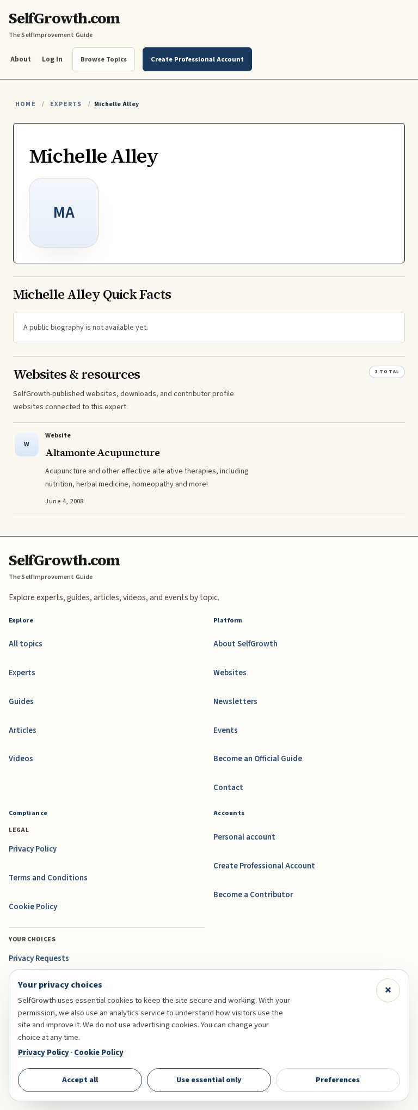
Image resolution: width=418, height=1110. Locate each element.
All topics (25, 644)
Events (225, 730)
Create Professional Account (264, 866)
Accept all (80, 1080)
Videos (21, 758)
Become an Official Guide (257, 758)
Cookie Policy (33, 906)
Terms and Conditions (48, 878)
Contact (228, 787)
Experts (66, 104)
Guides (21, 701)
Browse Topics (104, 59)
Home (25, 104)
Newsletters (235, 701)
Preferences (338, 1080)
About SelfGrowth (245, 644)
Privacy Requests (39, 958)
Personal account (244, 837)
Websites (230, 673)
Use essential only (209, 1080)
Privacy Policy (33, 849)
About (20, 59)
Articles (22, 730)
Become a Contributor (253, 895)
